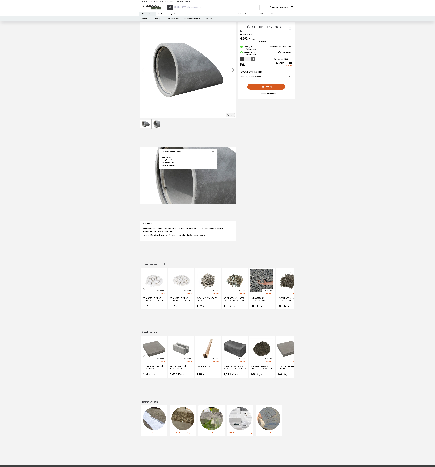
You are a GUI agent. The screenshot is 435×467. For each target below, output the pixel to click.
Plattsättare (154, 1)
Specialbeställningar (191, 19)
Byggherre (180, 1)
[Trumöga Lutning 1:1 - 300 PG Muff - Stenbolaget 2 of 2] (156, 124)
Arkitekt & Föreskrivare (167, 1)
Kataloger (208, 19)
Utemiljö (158, 19)
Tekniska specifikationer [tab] (188, 151)
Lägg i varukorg (266, 87)
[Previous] (143, 70)
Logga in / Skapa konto (280, 7)
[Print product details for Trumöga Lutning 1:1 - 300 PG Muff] (290, 28)
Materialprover (172, 19)
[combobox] (213, 7)
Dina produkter (287, 14)
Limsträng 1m (149, 366)
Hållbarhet (273, 14)
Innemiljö (145, 19)
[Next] (233, 70)
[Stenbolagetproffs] (152, 7)
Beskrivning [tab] (188, 223)
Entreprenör (144, 1)
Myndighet (188, 1)
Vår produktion (259, 14)
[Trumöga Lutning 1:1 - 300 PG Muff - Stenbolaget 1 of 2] (145, 124)
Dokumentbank (243, 14)
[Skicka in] (170, 7)
